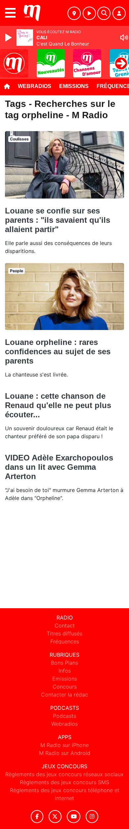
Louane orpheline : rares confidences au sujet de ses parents (57, 351)
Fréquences (64, 641)
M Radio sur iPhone (64, 745)
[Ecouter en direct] (89, 13)
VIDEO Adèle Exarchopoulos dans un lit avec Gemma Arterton (59, 467)
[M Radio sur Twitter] (55, 816)
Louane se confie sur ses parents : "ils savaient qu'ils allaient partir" (57, 220)
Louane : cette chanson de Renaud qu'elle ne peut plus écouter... (58, 405)
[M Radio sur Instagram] (92, 816)
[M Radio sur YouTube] (73, 816)
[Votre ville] (74, 13)
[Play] (9, 37)
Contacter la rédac (64, 694)
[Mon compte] (119, 13)
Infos (65, 670)
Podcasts (64, 715)
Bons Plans (64, 662)
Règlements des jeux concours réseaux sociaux (64, 774)
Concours (65, 686)
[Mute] (124, 37)
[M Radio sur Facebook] (37, 816)
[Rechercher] (103, 13)
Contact (65, 625)
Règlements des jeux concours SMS (64, 782)
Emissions (74, 86)
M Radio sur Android (64, 753)
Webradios (34, 86)
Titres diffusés (64, 633)
